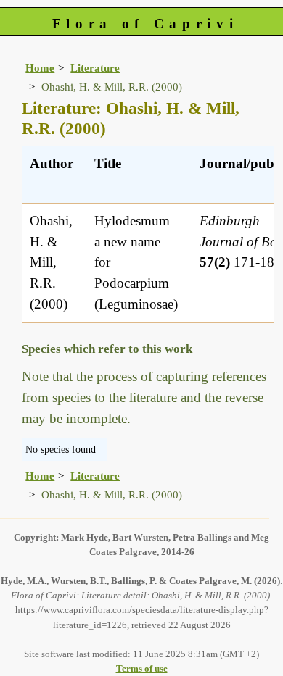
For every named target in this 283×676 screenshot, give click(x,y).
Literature (95, 68)
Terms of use (142, 668)
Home (39, 68)
